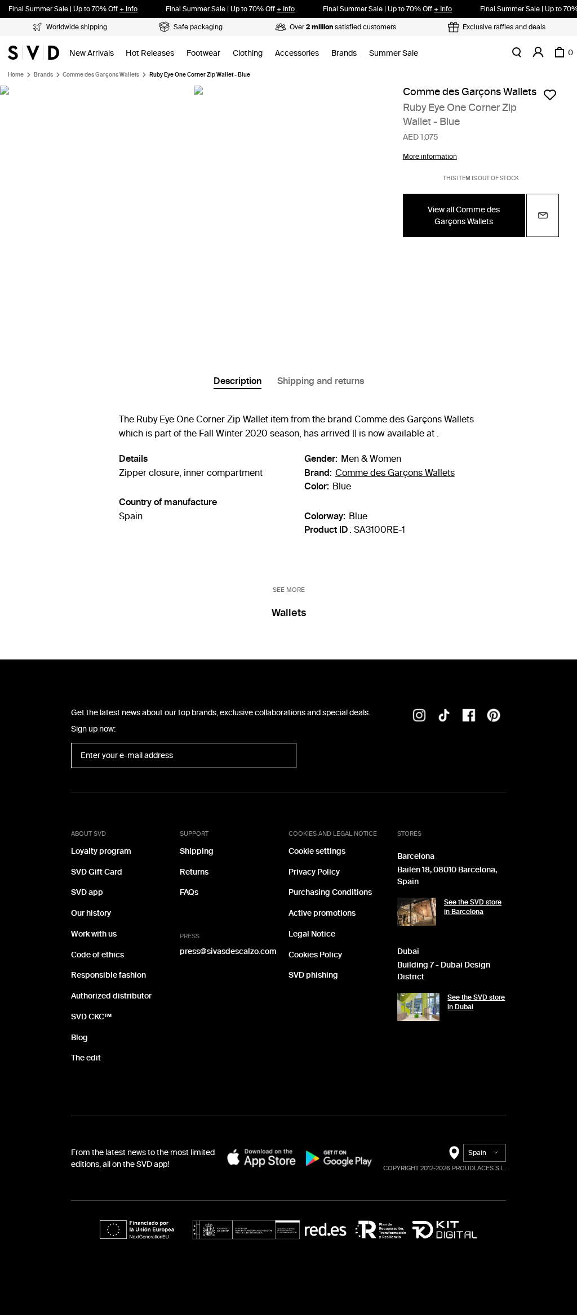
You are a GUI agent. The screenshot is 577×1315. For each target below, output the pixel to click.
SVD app (87, 892)
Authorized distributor (111, 996)
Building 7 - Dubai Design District (443, 971)
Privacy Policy (314, 872)
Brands (344, 53)
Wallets (289, 612)
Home (16, 75)
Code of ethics (97, 955)
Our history (91, 913)
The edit (86, 1058)
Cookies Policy (315, 955)
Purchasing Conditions (330, 892)
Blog (79, 1037)
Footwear (203, 53)
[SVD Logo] (33, 52)
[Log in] (538, 52)
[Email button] (542, 215)
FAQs (189, 892)
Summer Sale (393, 53)
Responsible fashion (108, 975)
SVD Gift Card (96, 872)
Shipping (197, 851)
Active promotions (322, 913)
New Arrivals (91, 53)
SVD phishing (313, 975)
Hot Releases (150, 53)
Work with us (94, 934)
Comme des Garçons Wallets (101, 75)
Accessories (297, 53)
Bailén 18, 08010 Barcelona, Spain (447, 875)
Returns (194, 872)
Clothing (248, 53)
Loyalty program (101, 851)
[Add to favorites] (550, 95)
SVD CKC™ (91, 1017)
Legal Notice (311, 934)
